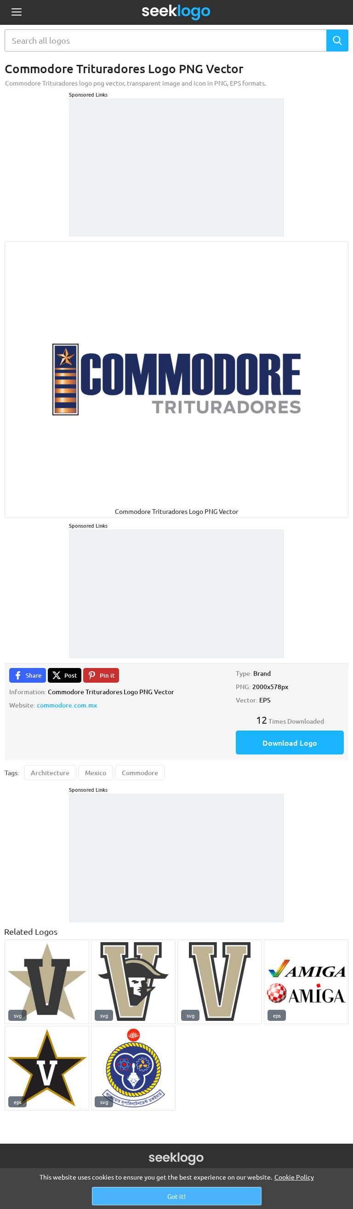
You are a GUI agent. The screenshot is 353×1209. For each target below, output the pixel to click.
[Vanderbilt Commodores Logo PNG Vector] (47, 981)
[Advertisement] (176, 155)
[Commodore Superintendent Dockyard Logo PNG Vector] (133, 1068)
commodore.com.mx (67, 705)
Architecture (50, 772)
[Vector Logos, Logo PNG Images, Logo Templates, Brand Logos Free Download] (176, 12)
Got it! (176, 1196)
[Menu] (16, 12)
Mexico (95, 772)
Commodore (140, 772)
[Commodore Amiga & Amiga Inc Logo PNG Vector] (306, 981)
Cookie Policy (294, 1177)
